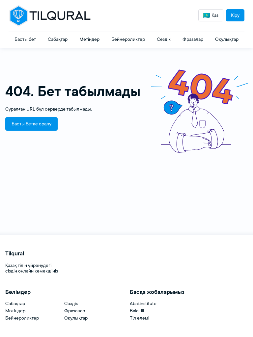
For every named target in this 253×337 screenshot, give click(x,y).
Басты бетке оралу (31, 124)
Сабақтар (15, 303)
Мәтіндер (15, 311)
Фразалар (74, 311)
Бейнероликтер (22, 318)
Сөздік (71, 303)
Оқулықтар (76, 318)
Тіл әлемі (139, 318)
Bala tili (137, 311)
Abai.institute (143, 303)
